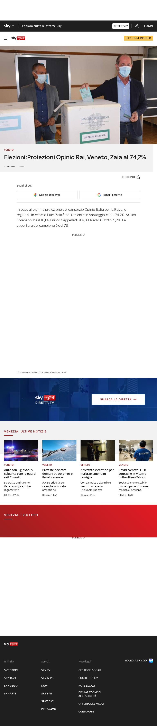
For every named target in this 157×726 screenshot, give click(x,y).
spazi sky (47, 701)
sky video (11, 685)
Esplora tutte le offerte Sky (42, 25)
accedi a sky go (136, 660)
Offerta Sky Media (91, 703)
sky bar (46, 693)
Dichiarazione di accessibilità (89, 694)
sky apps (47, 677)
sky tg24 (10, 677)
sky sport (11, 670)
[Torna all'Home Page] (18, 38)
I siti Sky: (9, 661)
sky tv (45, 670)
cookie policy (88, 677)
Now (44, 685)
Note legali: (85, 661)
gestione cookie (89, 670)
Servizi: (45, 661)
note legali (86, 685)
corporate (86, 711)
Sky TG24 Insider (138, 38)
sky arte (10, 693)
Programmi (49, 709)
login (148, 25)
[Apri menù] (5, 38)
